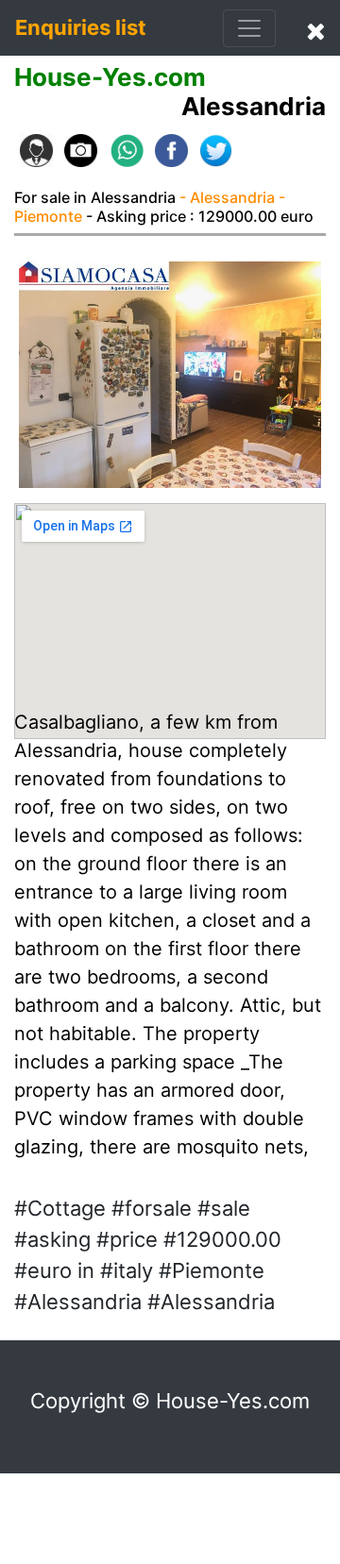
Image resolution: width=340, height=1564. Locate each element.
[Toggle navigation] (249, 28)
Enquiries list (80, 27)
